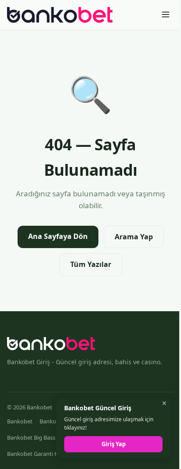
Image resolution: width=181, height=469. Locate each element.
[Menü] (165, 15)
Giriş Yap (113, 444)
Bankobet (20, 421)
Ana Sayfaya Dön (58, 236)
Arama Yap (134, 237)
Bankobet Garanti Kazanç (40, 454)
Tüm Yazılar (90, 264)
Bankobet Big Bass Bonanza (43, 437)
